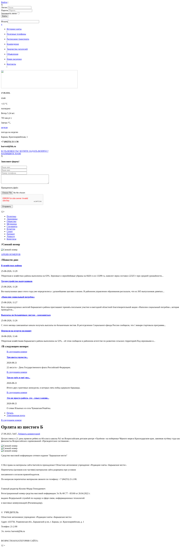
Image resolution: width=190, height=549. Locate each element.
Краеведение (13, 44)
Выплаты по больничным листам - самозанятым (26, 315)
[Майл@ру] (3, 19)
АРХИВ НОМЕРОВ (10, 254)
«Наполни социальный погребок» (18, 297)
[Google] (2, 19)
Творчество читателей (17, 49)
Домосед (11, 236)
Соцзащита (12, 226)
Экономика (12, 219)
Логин (4, 7)
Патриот (11, 234)
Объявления (12, 54)
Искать (4, 21)
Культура (11, 229)
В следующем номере (17, 352)
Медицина (12, 224)
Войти (4, 2)
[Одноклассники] (4, 19)
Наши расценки (14, 59)
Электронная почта (16, 415)
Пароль (5, 10)
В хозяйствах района (11, 265)
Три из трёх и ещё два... (18, 377)
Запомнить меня (9, 13)
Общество (11, 221)
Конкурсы (11, 239)
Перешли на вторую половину (16, 331)
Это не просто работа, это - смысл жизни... (28, 398)
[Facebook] (1, 19)
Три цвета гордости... (17, 357)
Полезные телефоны (16, 34)
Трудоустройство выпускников (16, 281)
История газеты (14, 29)
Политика (11, 216)
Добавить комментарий (29, 434)
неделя (4, 127)
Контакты (11, 64)
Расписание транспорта (18, 39)
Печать (10, 413)
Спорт (10, 231)
